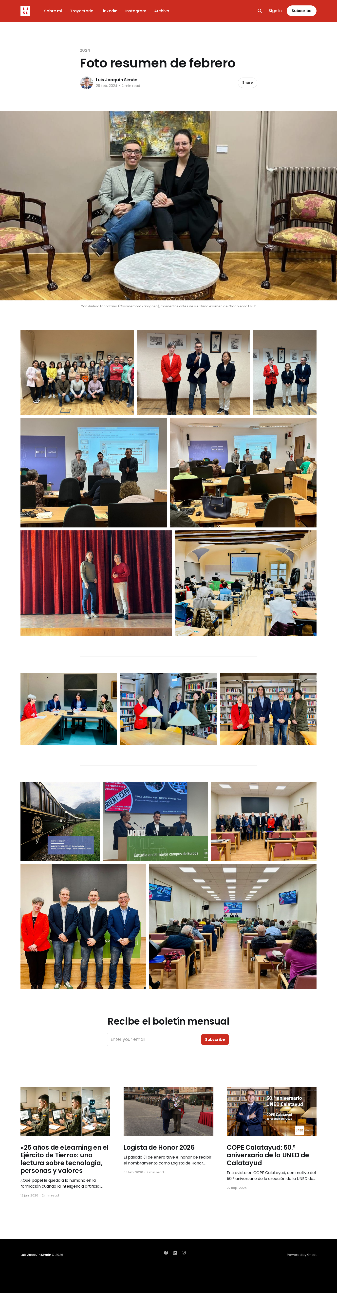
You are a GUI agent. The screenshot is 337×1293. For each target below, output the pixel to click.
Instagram (135, 11)
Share (247, 82)
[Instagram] (184, 1253)
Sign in (275, 11)
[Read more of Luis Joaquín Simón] (87, 83)
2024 (85, 50)
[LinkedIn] (175, 1253)
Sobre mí (53, 11)
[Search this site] (260, 11)
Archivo (161, 11)
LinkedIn (109, 11)
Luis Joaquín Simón (116, 80)
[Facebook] (166, 1253)
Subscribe (302, 11)
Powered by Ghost (302, 1254)
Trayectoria (82, 11)
